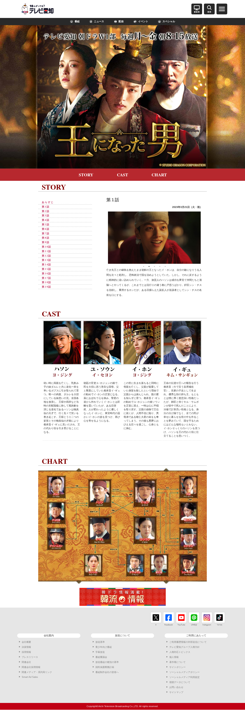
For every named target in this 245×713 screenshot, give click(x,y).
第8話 (46, 237)
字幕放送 (100, 652)
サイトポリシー (177, 667)
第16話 (46, 273)
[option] (154, 238)
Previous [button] (105, 237)
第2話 (46, 211)
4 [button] (160, 266)
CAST (122, 174)
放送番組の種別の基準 (107, 662)
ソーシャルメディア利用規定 (184, 677)
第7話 (46, 233)
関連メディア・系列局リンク (37, 672)
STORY (86, 174)
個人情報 (174, 657)
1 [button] (143, 266)
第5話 (46, 224)
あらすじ (48, 202)
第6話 (46, 229)
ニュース (99, 21)
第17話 (46, 278)
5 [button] (165, 266)
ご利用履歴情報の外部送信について (188, 642)
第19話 (46, 286)
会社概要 (26, 642)
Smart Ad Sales (30, 677)
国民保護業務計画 (104, 667)
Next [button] (203, 237)
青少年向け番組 (103, 647)
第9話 (46, 242)
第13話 (46, 260)
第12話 (46, 255)
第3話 (46, 215)
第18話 (46, 282)
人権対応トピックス (179, 652)
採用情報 (26, 652)
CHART (159, 174)
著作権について (177, 662)
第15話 (46, 269)
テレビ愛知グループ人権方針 (184, 647)
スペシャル (168, 21)
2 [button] (149, 266)
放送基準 (100, 642)
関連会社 (26, 662)
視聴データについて (179, 682)
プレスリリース (30, 657)
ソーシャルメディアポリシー (184, 672)
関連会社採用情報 (31, 667)
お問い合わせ (176, 687)
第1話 (46, 206)
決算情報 (26, 647)
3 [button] (154, 266)
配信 (121, 21)
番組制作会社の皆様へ (107, 672)
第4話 (46, 220)
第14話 (46, 264)
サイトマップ (176, 692)
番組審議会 (101, 657)
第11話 (46, 251)
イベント (143, 21)
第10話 (46, 246)
